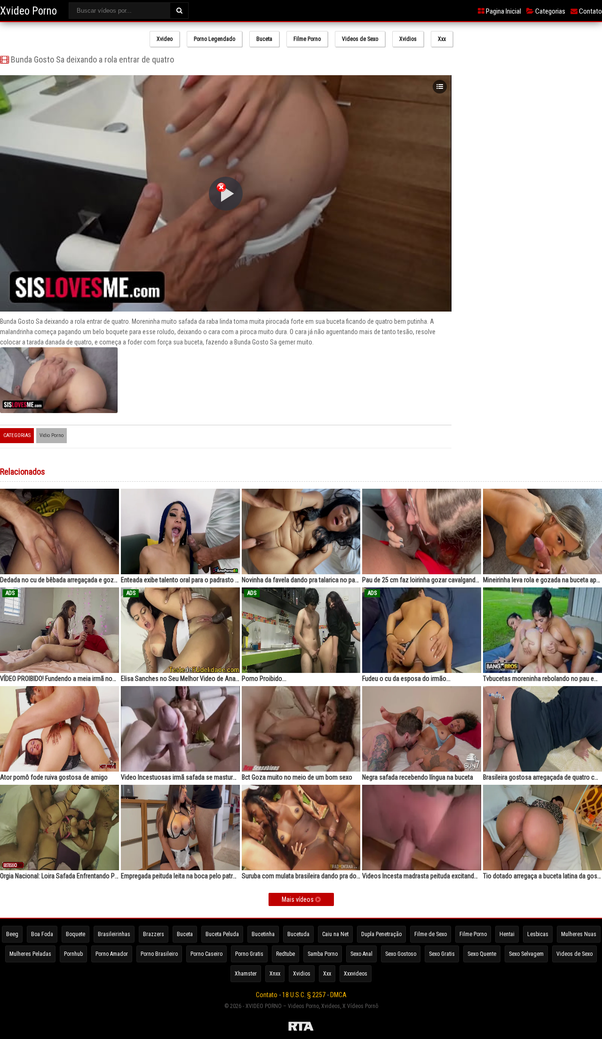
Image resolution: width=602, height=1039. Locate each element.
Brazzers (153, 934)
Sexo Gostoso (400, 954)
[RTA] (301, 1027)
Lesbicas (537, 934)
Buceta (264, 39)
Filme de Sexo (430, 934)
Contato (590, 11)
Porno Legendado (214, 39)
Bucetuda (298, 934)
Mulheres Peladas (30, 954)
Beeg (12, 934)
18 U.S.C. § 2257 (303, 995)
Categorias (549, 11)
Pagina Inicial (502, 11)
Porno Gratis (249, 954)
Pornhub (73, 954)
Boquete (75, 934)
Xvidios (408, 39)
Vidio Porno (51, 435)
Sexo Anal (361, 954)
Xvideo (165, 39)
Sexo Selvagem (526, 954)
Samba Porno (323, 954)
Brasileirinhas (114, 934)
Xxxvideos (355, 973)
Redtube (285, 954)
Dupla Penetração (381, 934)
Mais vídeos (298, 899)
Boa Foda (42, 934)
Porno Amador (111, 954)
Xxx (442, 39)
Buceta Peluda (222, 934)
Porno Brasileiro (159, 954)
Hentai (507, 934)
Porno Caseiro (206, 954)
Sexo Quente (481, 954)
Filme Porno (307, 39)
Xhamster (246, 973)
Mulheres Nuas (578, 934)
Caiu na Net (335, 934)
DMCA (338, 995)
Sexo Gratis (442, 954)
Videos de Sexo (360, 39)
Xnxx (274, 973)
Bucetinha (263, 934)
